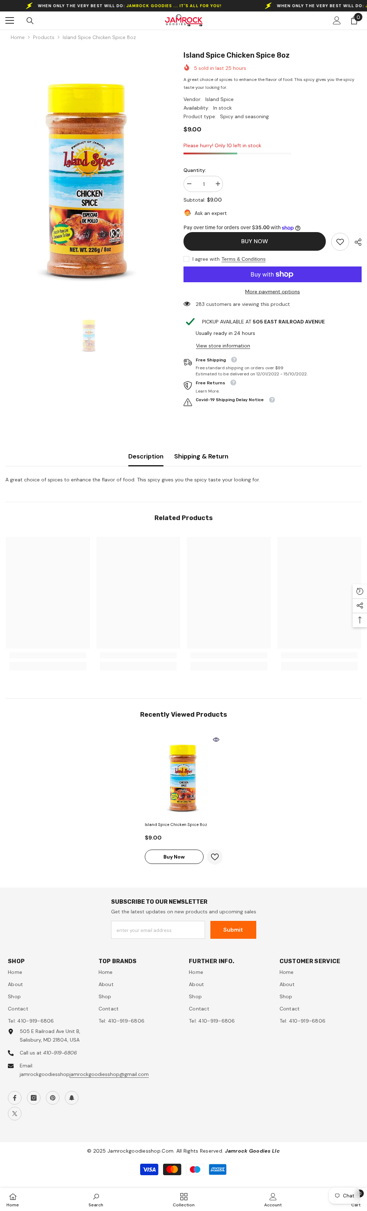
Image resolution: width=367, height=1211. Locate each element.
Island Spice (219, 99)
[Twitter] (15, 1113)
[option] (89, 173)
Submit (233, 929)
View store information (223, 345)
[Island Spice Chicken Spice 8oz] (183, 775)
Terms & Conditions (243, 259)
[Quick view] (216, 739)
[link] (340, 242)
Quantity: (195, 170)
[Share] (355, 242)
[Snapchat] (71, 1098)
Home (18, 37)
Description (145, 456)
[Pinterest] (52, 1098)
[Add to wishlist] (215, 857)
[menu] (9, 20)
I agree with (206, 259)
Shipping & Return (201, 456)
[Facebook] (15, 1098)
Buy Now (254, 241)
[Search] (30, 20)
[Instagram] (33, 1098)
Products (43, 37)
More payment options (272, 291)
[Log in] (337, 20)
